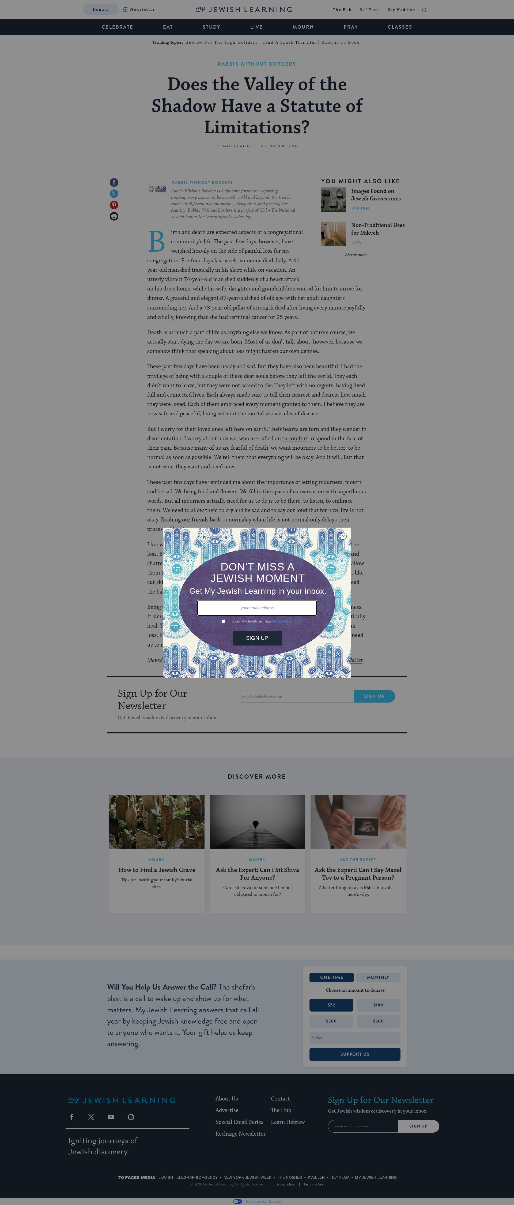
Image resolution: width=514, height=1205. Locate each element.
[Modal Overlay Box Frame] (257, 603)
